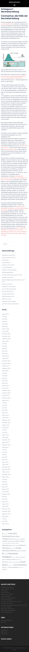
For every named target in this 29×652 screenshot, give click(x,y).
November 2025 (6, 336)
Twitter (10, 567)
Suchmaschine (20, 565)
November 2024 (6, 363)
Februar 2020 (5, 489)
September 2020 (6, 474)
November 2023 (6, 393)
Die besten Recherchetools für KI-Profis (12, 275)
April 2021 (4, 457)
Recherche (5, 562)
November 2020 (6, 469)
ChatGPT (4, 541)
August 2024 (5, 370)
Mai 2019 (4, 496)
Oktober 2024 (5, 366)
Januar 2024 (5, 388)
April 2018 (4, 521)
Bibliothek (13, 539)
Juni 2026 (4, 319)
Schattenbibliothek (16, 562)
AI (2, 533)
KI (3, 553)
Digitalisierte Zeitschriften (8, 286)
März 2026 (5, 326)
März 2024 (5, 383)
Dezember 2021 (6, 440)
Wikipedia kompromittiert (8, 255)
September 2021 (6, 444)
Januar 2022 (5, 437)
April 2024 (4, 380)
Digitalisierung (6, 545)
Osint (14, 559)
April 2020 (4, 484)
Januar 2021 (5, 464)
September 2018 (6, 514)
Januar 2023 (5, 417)
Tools (7, 567)
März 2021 (4, 459)
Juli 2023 (4, 403)
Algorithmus (6, 533)
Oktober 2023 (5, 395)
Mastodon (13, 557)
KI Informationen (6, 262)
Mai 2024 (4, 378)
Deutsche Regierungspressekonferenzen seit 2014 (14, 605)
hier (14, 79)
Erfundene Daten (14, 545)
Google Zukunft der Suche (8, 257)
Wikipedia (15, 567)
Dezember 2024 (6, 361)
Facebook (22, 545)
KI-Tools (6, 554)
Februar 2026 (5, 329)
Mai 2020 (4, 481)
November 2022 (6, 422)
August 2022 (5, 427)
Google (18, 548)
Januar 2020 (5, 491)
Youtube (4, 569)
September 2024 (6, 368)
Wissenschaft (20, 567)
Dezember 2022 (6, 420)
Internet (24, 550)
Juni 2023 (4, 405)
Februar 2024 (5, 385)
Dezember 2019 (6, 494)
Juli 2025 (4, 343)
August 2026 (5, 314)
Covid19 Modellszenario (7, 24)
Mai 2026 (4, 321)
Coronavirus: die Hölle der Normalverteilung (14, 17)
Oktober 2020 (5, 472)
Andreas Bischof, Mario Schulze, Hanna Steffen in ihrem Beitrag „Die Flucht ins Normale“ (14, 177)
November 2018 (6, 511)
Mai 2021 (4, 454)
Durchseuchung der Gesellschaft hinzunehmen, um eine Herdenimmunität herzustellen (14, 208)
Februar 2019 (5, 504)
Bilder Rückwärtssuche (8, 296)
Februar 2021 (5, 462)
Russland (10, 562)
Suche (12, 565)
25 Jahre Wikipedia (7, 267)
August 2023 (5, 400)
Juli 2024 (4, 373)
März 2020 (5, 486)
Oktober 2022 (5, 425)
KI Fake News (5, 260)
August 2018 (5, 516)
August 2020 (5, 477)
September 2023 (6, 398)
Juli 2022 (4, 430)
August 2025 (5, 341)
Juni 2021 (4, 452)
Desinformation (15, 543)
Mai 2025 (4, 348)
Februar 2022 (5, 435)
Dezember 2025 (6, 333)
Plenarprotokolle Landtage (9, 301)
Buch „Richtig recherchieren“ (9, 289)
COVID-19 (18, 541)
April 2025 (4, 351)
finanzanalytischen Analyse (11, 149)
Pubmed (17, 559)
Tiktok (4, 567)
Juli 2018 (4, 518)
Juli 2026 (4, 316)
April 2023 (4, 410)
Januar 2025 (5, 358)
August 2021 (5, 447)
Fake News (6, 548)
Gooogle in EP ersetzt (7, 277)
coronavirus (11, 541)
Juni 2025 (4, 346)
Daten (23, 541)
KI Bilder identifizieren (7, 272)
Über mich (3, 622)
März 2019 (4, 501)
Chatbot (23, 539)
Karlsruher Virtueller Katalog (9, 270)
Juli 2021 (4, 449)
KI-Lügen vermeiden (7, 284)
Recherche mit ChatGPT (8, 265)
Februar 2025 (5, 356)
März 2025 (5, 353)
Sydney (14, 649)
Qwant (20, 559)
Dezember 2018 (6, 509)
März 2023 (5, 412)
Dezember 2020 (6, 467)
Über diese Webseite (6, 620)
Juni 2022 (4, 432)
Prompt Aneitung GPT (7, 291)
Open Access (19, 557)
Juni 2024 (4, 375)
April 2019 (4, 499)
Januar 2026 (5, 331)
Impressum (4, 632)
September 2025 (6, 338)
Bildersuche (18, 539)
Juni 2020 (4, 479)
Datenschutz (9, 543)
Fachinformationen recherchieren (10, 303)
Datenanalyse (4, 543)
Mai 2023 (4, 407)
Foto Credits (4, 633)
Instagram (19, 550)
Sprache (9, 565)
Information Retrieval (9, 551)
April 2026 (4, 324)
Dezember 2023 (6, 390)
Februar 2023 (5, 415)
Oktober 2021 (5, 442)
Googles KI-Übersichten (8, 294)
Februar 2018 (5, 523)
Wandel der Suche (6, 299)
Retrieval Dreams (14, 2)
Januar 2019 (5, 506)
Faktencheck (12, 548)
